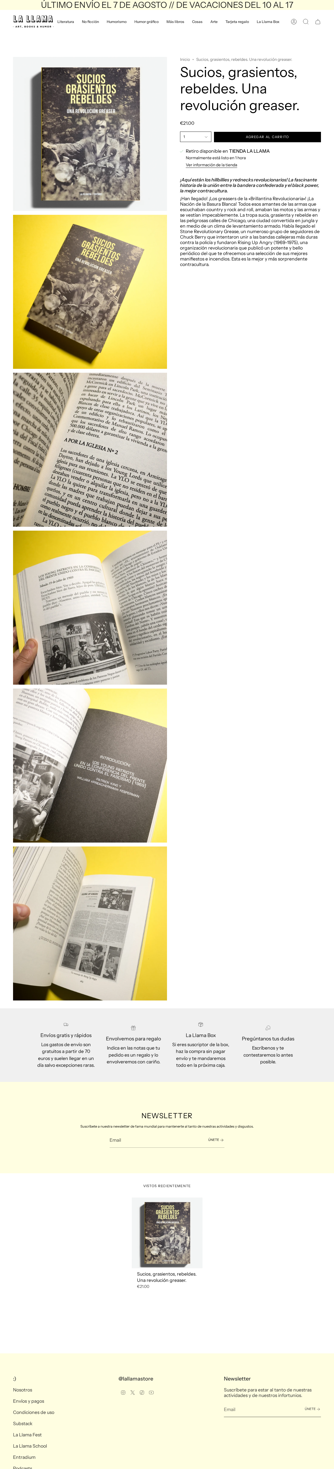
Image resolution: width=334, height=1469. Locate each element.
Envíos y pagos (28, 1401)
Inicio (185, 59)
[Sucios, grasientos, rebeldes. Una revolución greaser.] (167, 1233)
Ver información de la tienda (211, 165)
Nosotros (22, 1390)
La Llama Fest (27, 1434)
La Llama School (30, 1446)
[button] (65, 21)
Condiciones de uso (33, 1412)
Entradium (24, 1457)
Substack (22, 1423)
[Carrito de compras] (318, 21)
